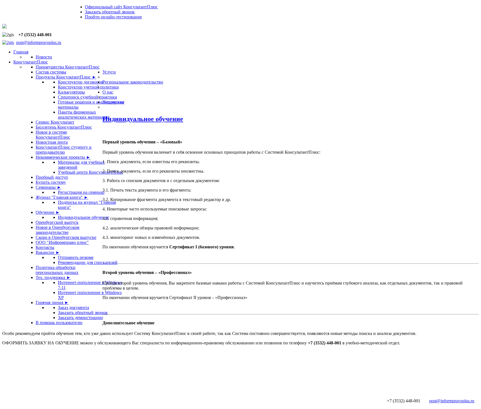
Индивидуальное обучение (142, 119)
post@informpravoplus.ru (38, 42)
